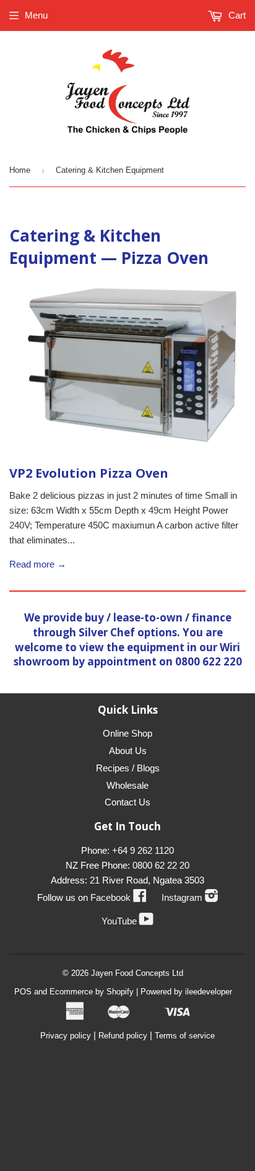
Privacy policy (65, 1035)
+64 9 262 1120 (143, 850)
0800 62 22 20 (160, 865)
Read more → (37, 564)
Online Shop (127, 733)
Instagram (190, 897)
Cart (236, 15)
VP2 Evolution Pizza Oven (88, 473)
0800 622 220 (208, 661)
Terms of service (185, 1035)
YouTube (127, 921)
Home (19, 170)
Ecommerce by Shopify (92, 991)
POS (23, 991)
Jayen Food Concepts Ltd (137, 973)
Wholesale (127, 785)
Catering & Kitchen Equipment (85, 246)
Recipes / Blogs (128, 768)
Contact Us (127, 802)
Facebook (118, 897)
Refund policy (122, 1035)
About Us (128, 750)
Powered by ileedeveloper (186, 991)
